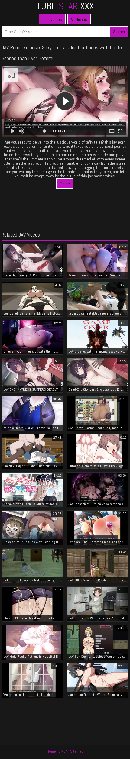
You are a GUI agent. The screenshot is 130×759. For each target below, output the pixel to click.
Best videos (52, 19)
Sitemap (76, 751)
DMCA (63, 751)
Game (65, 183)
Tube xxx (65, 6)
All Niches (79, 19)
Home (51, 751)
